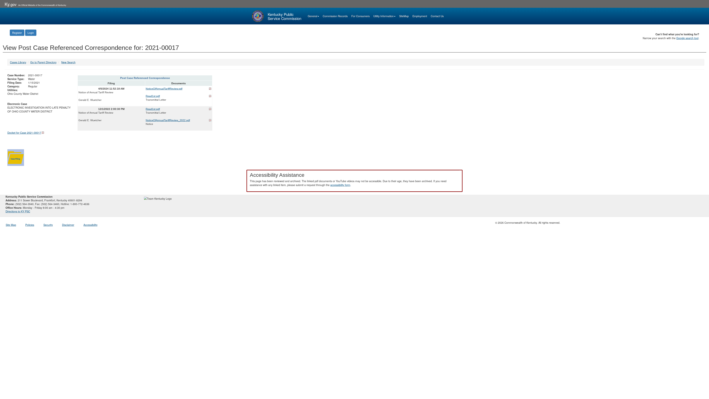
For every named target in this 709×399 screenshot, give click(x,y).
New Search (68, 62)
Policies (29, 225)
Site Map (11, 225)
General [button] (312, 16)
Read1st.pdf (153, 96)
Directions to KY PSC (18, 211)
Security (48, 225)
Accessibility (90, 225)
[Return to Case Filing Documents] (15, 157)
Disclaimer (68, 225)
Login (31, 33)
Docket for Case (24, 132)
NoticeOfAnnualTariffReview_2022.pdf (168, 120)
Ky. (10, 4)
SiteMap (404, 16)
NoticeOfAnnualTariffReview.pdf (164, 88)
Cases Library (18, 62)
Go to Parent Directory (43, 62)
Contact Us (437, 16)
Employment (419, 16)
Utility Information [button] (383, 16)
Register (17, 33)
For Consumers (360, 16)
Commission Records (335, 16)
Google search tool (687, 38)
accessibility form (340, 185)
